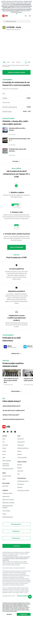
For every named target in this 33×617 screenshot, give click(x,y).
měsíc (13, 62)
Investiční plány (6, 476)
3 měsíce (18, 62)
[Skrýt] (16, 14)
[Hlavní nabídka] (30, 16)
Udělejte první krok (16, 247)
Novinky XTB (21, 442)
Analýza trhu (5, 496)
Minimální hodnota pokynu (9, 107)
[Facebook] (7, 431)
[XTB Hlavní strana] (4, 15)
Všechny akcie (15, 353)
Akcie (3, 439)
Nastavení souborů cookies (11, 611)
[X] (11, 431)
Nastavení (9, 614)
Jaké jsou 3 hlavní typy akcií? (10, 415)
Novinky (19, 464)
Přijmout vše (24, 614)
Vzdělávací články (7, 493)
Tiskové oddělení (22, 457)
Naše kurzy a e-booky (8, 502)
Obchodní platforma (23, 448)
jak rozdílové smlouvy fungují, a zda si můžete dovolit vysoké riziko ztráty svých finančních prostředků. (16, 9)
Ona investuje (6, 511)
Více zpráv (16, 161)
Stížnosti (19, 487)
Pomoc (4, 514)
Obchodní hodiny (7, 111)
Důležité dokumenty (22, 481)
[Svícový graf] (29, 62)
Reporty (19, 468)
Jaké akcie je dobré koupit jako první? (13, 419)
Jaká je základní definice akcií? (11, 406)
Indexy (4, 451)
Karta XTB (5, 486)
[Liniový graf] (25, 62)
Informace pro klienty (23, 490)
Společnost (20, 439)
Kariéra (19, 451)
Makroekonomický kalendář (7, 506)
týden (8, 62)
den (4, 62)
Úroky (4, 479)
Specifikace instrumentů (5, 464)
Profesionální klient (7, 469)
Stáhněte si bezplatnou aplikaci (16, 72)
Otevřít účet (16, 546)
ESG (18, 474)
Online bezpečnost (7, 517)
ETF (3, 442)
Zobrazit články (15, 391)
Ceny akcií (20, 471)
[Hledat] (25, 16)
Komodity (5, 445)
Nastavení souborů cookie (23, 596)
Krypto (4, 448)
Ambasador (20, 445)
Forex (4, 454)
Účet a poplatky (6, 460)
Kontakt (19, 454)
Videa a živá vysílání (8, 499)
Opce (3, 457)
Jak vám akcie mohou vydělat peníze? (13, 410)
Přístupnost (20, 484)
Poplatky (4, 98)
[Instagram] (15, 431)
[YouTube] (4, 431)
